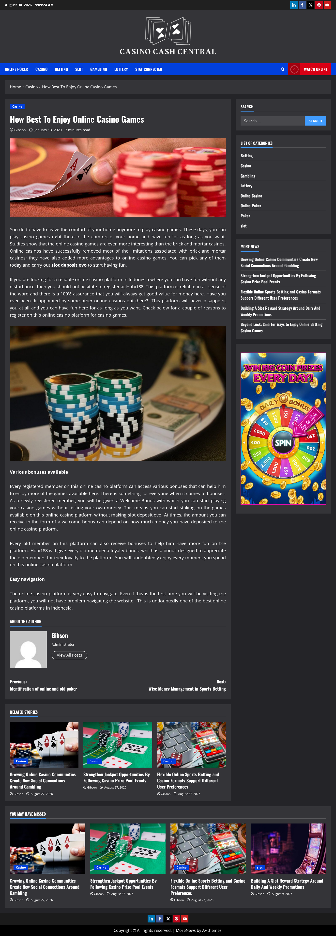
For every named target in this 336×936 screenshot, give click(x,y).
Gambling (98, 69)
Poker (245, 216)
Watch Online (315, 69)
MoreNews (186, 930)
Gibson (20, 130)
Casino (41, 69)
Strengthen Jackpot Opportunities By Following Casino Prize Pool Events (116, 777)
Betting (61, 69)
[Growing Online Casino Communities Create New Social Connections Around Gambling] (44, 745)
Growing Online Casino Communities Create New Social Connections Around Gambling (43, 780)
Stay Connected (148, 69)
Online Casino (251, 196)
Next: (187, 685)
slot (79, 69)
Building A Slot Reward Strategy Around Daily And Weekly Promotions (287, 883)
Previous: (43, 685)
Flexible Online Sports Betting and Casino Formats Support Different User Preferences (188, 780)
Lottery (121, 69)
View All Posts (69, 655)
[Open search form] (283, 69)
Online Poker (16, 69)
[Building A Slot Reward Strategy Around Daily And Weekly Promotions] (288, 848)
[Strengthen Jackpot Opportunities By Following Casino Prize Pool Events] (117, 745)
